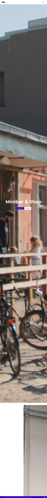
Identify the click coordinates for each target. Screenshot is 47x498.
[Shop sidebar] (42, 2)
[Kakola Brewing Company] (3, 2)
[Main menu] (43, 2)
